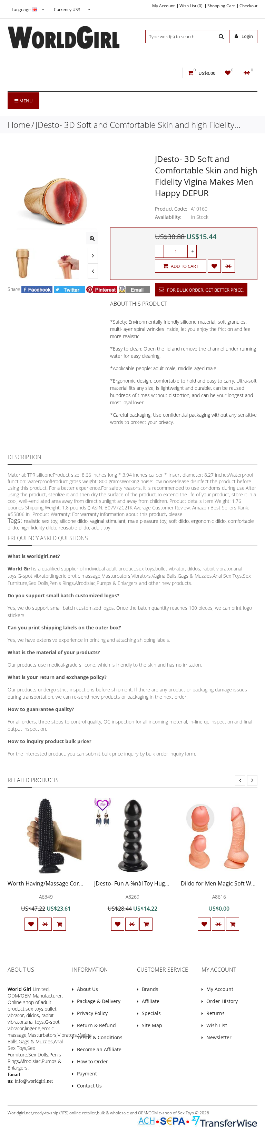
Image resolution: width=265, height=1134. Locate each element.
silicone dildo (74, 521)
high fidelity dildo (38, 527)
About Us (87, 989)
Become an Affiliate (99, 1049)
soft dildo (179, 521)
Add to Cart (184, 266)
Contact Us (89, 1085)
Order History (222, 1001)
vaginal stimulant (108, 521)
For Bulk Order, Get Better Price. (205, 290)
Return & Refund (96, 1025)
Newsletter (219, 1037)
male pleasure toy (147, 521)
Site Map (152, 1025)
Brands (150, 989)
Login (247, 36)
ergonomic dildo (208, 521)
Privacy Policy (92, 1013)
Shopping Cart (221, 6)
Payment (87, 1073)
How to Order (92, 1061)
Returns (215, 1013)
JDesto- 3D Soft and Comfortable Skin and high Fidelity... (138, 124)
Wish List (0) (191, 6)
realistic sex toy (40, 521)
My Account (163, 6)
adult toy (100, 527)
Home (19, 124)
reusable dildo (74, 527)
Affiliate (150, 1001)
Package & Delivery (98, 1001)
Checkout (248, 6)
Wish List (216, 1025)
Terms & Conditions (99, 1037)
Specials (151, 1013)
